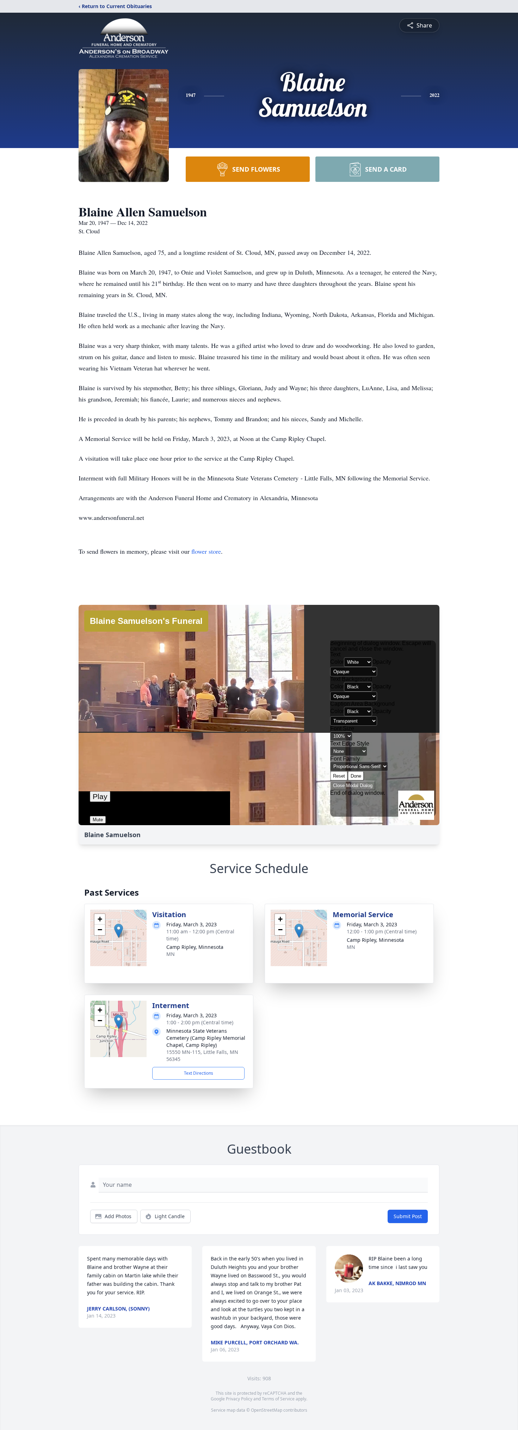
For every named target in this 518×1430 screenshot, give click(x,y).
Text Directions (198, 1073)
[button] (118, 930)
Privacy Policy (239, 1399)
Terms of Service (278, 1399)
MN (170, 954)
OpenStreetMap (266, 1410)
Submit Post (408, 1216)
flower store (206, 551)
